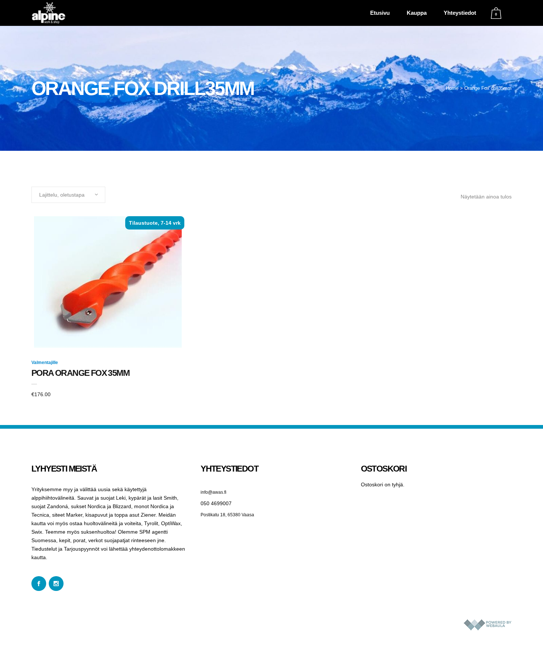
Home (452, 88)
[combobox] (68, 195)
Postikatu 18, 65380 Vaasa (227, 514)
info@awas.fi (213, 492)
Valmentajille (44, 362)
